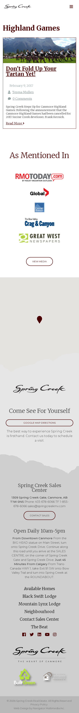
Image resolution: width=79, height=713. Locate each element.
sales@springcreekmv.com (47, 506)
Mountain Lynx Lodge (39, 604)
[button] (71, 7)
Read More (14, 123)
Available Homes (39, 588)
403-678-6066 (45, 501)
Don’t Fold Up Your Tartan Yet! (31, 71)
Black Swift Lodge (39, 596)
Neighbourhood (39, 611)
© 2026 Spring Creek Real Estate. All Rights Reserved (39, 700)
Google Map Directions (39, 422)
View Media (39, 261)
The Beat (39, 626)
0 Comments (22, 99)
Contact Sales (39, 515)
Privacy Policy (39, 704)
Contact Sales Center (39, 619)
